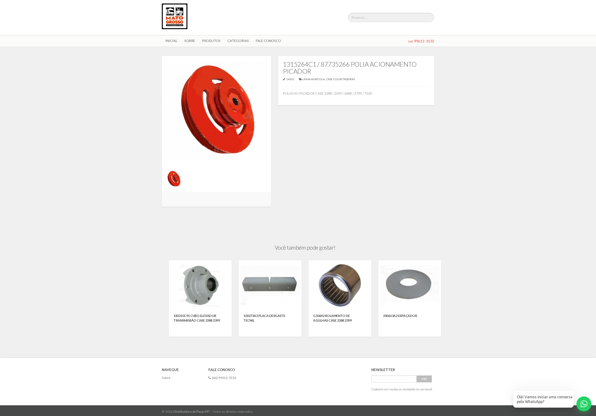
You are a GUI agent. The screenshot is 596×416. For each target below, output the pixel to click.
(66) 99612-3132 (224, 378)
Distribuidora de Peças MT (191, 411)
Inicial (171, 41)
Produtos (211, 41)
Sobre (189, 41)
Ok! (424, 379)
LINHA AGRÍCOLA (313, 79)
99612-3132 (421, 41)
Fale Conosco (268, 41)
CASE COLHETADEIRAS (340, 79)
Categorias (238, 41)
